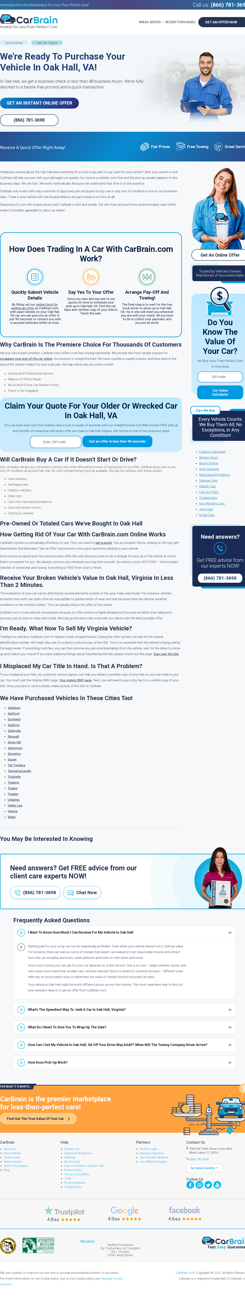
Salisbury (14, 708)
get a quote (103, 543)
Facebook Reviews (185, 1213)
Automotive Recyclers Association (38, 1245)
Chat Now (86, 892)
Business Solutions (152, 1153)
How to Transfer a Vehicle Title (84, 1166)
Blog (7, 1170)
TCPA (67, 1178)
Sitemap (69, 1157)
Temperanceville (19, 771)
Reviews (87, 1241)
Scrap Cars (207, 515)
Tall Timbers (16, 765)
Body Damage (209, 469)
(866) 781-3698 (29, 120)
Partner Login (148, 1149)
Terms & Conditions (77, 1174)
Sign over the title (166, 654)
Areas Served (150, 22)
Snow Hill (14, 742)
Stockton (14, 754)
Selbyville (14, 731)
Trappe (12, 788)
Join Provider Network (154, 1157)
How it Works (12, 1153)
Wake (12, 817)
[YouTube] (217, 1185)
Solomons (15, 748)
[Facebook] (190, 1185)
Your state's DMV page (75, 680)
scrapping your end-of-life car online (26, 359)
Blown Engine (208, 463)
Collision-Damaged (212, 452)
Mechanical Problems (214, 475)
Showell (13, 736)
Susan (12, 759)
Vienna (12, 811)
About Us (10, 1149)
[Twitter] (208, 1185)
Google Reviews (124, 1213)
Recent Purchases (180, 22)
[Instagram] (199, 1185)
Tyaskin (13, 794)
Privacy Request (74, 1182)
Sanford (13, 713)
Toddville (14, 777)
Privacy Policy (73, 1170)
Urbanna (14, 800)
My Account (72, 1161)
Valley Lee (15, 805)
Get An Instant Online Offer (39, 103)
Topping (13, 782)
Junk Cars (206, 509)
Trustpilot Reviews (64, 1213)
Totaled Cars (208, 498)
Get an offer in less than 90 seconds (117, 441)
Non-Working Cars (212, 503)
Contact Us (71, 1149)
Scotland (14, 719)
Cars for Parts (209, 492)
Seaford (13, 725)
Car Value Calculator (220, 392)
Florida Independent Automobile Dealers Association (8, 1246)
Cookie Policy (73, 1187)
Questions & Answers (78, 1153)
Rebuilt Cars (207, 486)
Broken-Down (208, 457)
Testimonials (12, 1157)
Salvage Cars (208, 480)
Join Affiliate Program (153, 1161)
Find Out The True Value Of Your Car (35, 1119)
